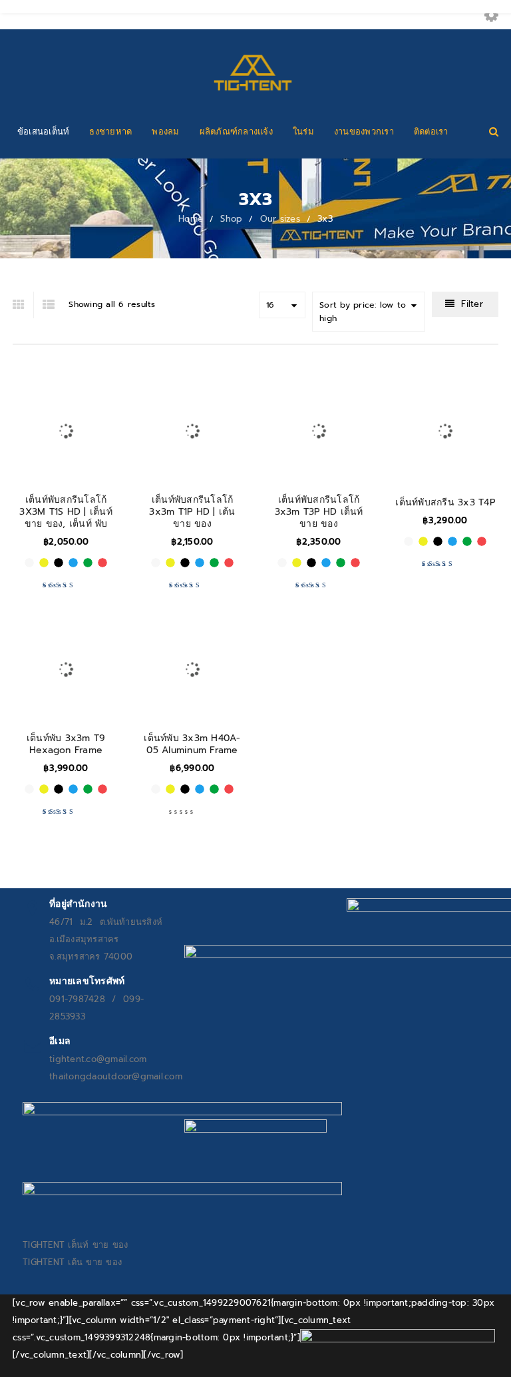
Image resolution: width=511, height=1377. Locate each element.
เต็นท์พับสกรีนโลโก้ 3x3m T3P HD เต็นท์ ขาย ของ (319, 512)
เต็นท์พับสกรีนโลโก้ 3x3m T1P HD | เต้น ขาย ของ (192, 512)
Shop (231, 218)
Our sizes (280, 218)
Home (190, 218)
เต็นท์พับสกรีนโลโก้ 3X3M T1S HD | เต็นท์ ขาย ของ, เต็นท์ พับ (65, 512)
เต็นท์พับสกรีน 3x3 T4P (445, 502)
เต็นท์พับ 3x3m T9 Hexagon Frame (66, 744)
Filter (472, 304)
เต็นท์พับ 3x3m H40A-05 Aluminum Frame (192, 744)
